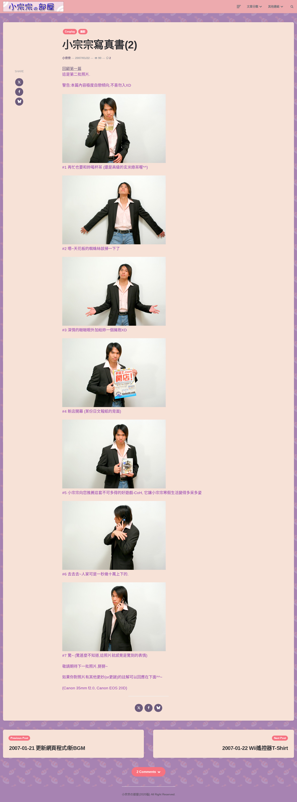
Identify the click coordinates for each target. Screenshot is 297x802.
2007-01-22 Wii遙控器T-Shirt (255, 748)
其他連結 (273, 6)
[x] (19, 82)
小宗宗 (66, 58)
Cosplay (70, 31)
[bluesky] (19, 102)
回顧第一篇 (71, 69)
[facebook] (19, 92)
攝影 (82, 31)
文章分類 (252, 6)
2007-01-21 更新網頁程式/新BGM (47, 748)
